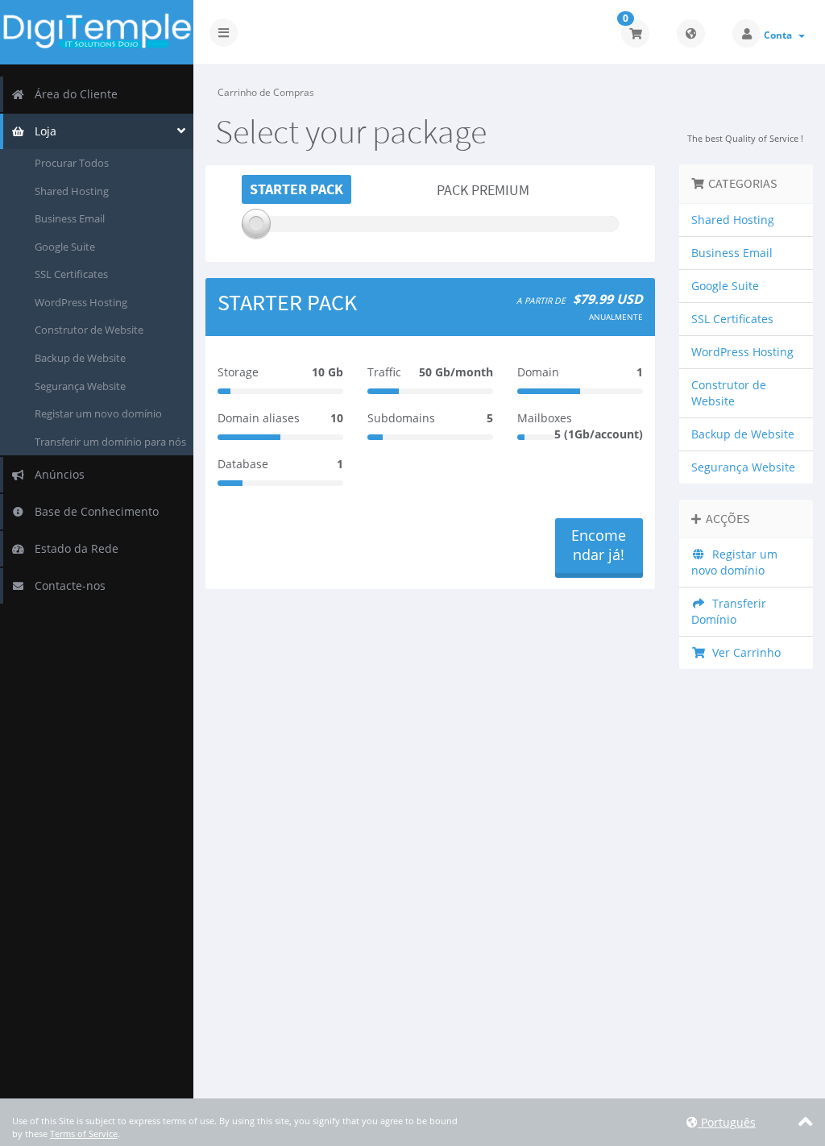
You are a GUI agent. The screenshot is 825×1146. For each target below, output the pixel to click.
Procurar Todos (72, 163)
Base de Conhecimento (93, 511)
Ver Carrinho (743, 652)
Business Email (70, 218)
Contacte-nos (67, 585)
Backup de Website (80, 358)
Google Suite (65, 246)
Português (727, 1122)
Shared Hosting (72, 191)
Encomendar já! (598, 544)
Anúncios (56, 474)
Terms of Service (84, 1133)
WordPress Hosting (81, 302)
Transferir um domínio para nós (110, 441)
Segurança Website (80, 386)
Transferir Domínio (728, 611)
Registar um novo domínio (98, 413)
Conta (780, 35)
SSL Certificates (71, 274)
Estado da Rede (73, 548)
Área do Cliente (73, 94)
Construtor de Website (89, 329)
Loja (42, 131)
